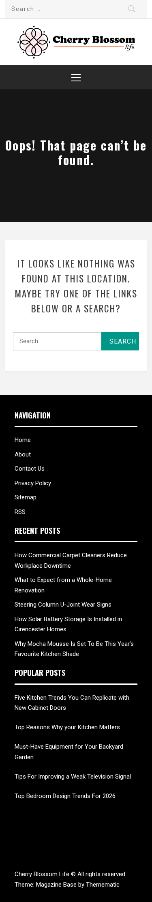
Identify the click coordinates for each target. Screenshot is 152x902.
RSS (20, 512)
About (23, 454)
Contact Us (30, 468)
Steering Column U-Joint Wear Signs (63, 604)
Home (23, 440)
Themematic (103, 884)
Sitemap (25, 497)
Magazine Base (57, 884)
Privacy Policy (33, 483)
